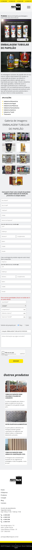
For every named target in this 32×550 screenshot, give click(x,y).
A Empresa (4, 492)
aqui (18, 224)
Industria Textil (9, 112)
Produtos (4, 16)
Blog (2, 500)
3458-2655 (4, 1)
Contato (3, 503)
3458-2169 (12, 1)
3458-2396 (20, 1)
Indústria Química (10, 110)
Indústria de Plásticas (11, 106)
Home (3, 490)
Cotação (3, 498)
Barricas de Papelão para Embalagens (17, 16)
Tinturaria (7, 114)
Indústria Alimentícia (11, 101)
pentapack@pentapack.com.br (9, 537)
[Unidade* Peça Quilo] (13, 305)
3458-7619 (28, 1)
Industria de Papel (10, 103)
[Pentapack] (16, 10)
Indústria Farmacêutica (11, 108)
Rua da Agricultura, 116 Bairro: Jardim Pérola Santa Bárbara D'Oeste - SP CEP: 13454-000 (9, 528)
